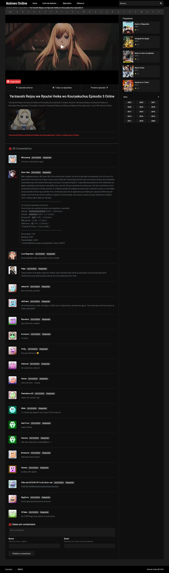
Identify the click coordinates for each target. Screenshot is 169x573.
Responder (47, 158)
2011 (129, 121)
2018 (153, 107)
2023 (129, 102)
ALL (10, 12)
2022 (141, 102)
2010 (141, 121)
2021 (153, 102)
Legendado (14, 81)
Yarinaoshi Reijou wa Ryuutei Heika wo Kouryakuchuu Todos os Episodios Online (44, 135)
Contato (8, 569)
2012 (153, 116)
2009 (153, 121)
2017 (129, 112)
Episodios (67, 3)
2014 (129, 116)
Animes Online (12, 8)
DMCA (20, 569)
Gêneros (80, 3)
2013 (141, 116)
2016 (141, 112)
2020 (129, 107)
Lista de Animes (49, 3)
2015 (153, 112)
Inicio (35, 3)
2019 (141, 107)
